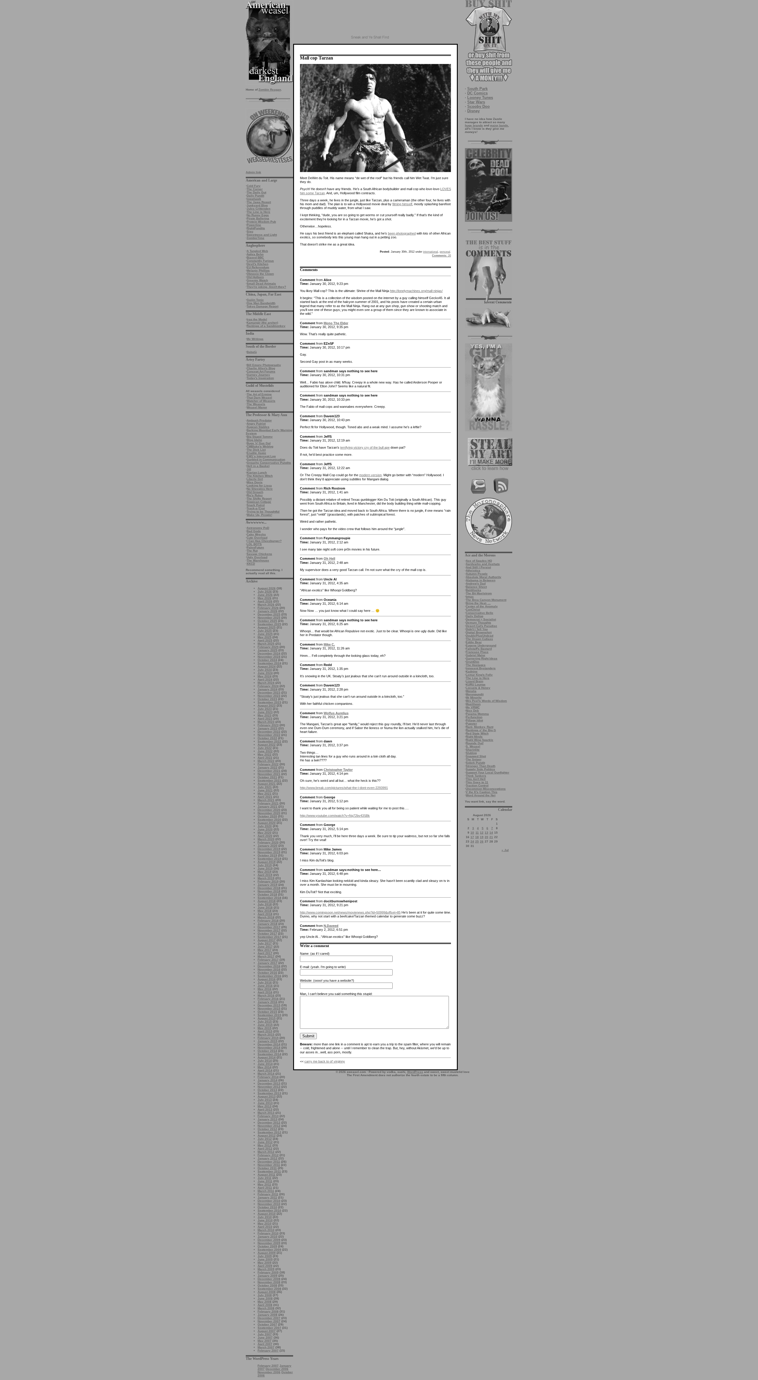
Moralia (471, 691)
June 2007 (265, 1337)
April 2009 (265, 1265)
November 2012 (269, 1125)
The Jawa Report (259, 202)
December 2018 (269, 888)
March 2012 (266, 1151)
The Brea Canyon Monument (486, 599)
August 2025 (267, 627)
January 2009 (267, 1275)
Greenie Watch (257, 280)
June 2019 (265, 868)
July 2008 (265, 1295)
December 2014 (269, 1044)
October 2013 (267, 1090)
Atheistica (473, 570)
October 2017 (267, 933)
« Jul (505, 850)
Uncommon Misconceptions (486, 788)
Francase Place (477, 652)
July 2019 (265, 865)
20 (486, 837)
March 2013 (266, 1112)
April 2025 (265, 640)
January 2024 (267, 689)
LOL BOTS (254, 544)
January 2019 (267, 884)
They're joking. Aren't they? (266, 286)
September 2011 (269, 1171)
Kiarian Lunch (257, 472)
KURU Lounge (476, 684)
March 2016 (266, 995)
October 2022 (267, 738)
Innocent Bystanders (481, 668)
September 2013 (269, 1093)
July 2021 (265, 787)
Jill (249, 469)
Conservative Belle (479, 612)
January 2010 (267, 1236)
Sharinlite (473, 749)
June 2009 (265, 1259)
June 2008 (265, 1298)
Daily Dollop (474, 616)
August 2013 (267, 1096)
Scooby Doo (478, 106)
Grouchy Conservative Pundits (269, 462)
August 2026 (267, 588)
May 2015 (265, 1028)
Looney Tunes (480, 97)
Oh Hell (329, 558)
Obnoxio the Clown (260, 273)
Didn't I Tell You (477, 629)
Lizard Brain (474, 681)
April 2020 (265, 835)
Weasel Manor (257, 407)
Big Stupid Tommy (260, 436)
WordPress (415, 1071)
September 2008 (269, 1288)
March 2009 (266, 1269)
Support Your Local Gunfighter (487, 772)
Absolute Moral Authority (483, 577)
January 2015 (267, 1041)
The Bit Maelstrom (479, 593)
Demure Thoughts (478, 622)
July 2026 (265, 591)
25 (477, 841)
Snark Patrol (256, 505)
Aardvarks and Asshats (483, 564)
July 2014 (265, 1060)
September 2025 (269, 624)
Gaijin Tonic (255, 299)
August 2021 (267, 783)
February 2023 (268, 725)
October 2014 (267, 1050)
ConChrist (473, 609)
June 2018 (265, 907)
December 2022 (269, 731)
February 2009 (268, 1272)
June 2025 (265, 634)
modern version (370, 475)
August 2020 (267, 822)
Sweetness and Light (262, 234)
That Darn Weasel (259, 397)
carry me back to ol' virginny (324, 1061)
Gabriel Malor (475, 655)
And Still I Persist (478, 567)
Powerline (254, 225)
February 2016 (268, 998)
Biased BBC (255, 257)
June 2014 (265, 1064)
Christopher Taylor (338, 769)
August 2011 (266, 1174)
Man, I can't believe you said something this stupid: (336, 994)
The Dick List (256, 449)
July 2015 (265, 1021)
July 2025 (265, 630)
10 (472, 832)
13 (486, 832)
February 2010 (268, 1233)
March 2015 (266, 1034)
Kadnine (472, 671)
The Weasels (256, 404)
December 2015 (269, 1005)
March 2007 (266, 1347)
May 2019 (265, 871)
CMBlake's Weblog (260, 446)
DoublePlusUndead (479, 635)
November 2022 (269, 734)
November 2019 (269, 852)
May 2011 (264, 1184)
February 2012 (268, 1155)
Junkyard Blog (257, 205)
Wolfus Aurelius (336, 713)
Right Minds (474, 736)
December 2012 (269, 1122)
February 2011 (268, 1194)
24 (472, 841)
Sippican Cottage (259, 501)
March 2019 (266, 878)
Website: (306, 980)
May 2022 (265, 754)
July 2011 (265, 1178)
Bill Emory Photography (264, 365)
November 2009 (269, 1243)
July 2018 (265, 904)
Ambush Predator (259, 420)
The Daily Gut (256, 192)
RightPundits (256, 228)
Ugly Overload (257, 557)
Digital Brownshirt (479, 632)
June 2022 (265, 751)
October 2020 (267, 816)
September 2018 (269, 897)
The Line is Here (258, 212)
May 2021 (265, 793)
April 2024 (265, 679)
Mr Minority (474, 697)
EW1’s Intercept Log (261, 456)
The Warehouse (258, 560)
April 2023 (265, 718)
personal (445, 251)
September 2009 (269, 1249)
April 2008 (265, 1305)
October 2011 (267, 1168)
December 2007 (269, 1318)
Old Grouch (255, 492)
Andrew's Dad (476, 583)
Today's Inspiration (260, 378)
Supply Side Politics (480, 769)
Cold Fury (254, 185)
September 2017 (269, 936)
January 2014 (267, 1080)
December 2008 (269, 1278)
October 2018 (267, 894)
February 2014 (268, 1077)
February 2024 (268, 686)
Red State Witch (477, 733)
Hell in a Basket (258, 466)
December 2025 (269, 614)
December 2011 (269, 1161)
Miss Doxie (255, 482)
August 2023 (267, 705)
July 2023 (265, 708)
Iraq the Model (257, 319)
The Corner (255, 189)
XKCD (251, 563)
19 (482, 837)
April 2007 (265, 1344)
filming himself (402, 204)
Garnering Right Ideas (481, 658)
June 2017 (265, 946)
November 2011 (269, 1164)
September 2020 (269, 819)
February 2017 (268, 959)
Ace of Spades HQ (479, 560)
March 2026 (266, 604)
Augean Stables (258, 427)
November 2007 (269, 1321)
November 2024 (269, 656)
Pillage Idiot (474, 720)
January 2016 (267, 1002)
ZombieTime (255, 238)
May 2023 (265, 715)
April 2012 (265, 1148)
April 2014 (265, 1070)
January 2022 (267, 767)
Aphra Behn (255, 254)
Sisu (250, 231)
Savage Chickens (259, 554)
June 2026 (265, 594)
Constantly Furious (260, 260)
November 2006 (269, 1372)
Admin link (253, 172)
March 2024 (266, 682)
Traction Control (477, 785)
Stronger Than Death (480, 766)
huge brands (474, 125)
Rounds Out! (475, 743)
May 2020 (265, 832)
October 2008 (267, 1285)
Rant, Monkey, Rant (479, 726)
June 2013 (265, 1103)
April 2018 (265, 914)
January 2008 (267, 1314)
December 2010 (269, 1200)
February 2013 (268, 1116)
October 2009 (267, 1246)
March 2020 (266, 839)
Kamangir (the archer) (262, 322)
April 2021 (265, 796)
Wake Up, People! (259, 514)
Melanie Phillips (258, 270)
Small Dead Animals (261, 283)
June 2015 (265, 1024)
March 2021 (266, 800)
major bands (499, 125)
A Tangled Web (257, 251)
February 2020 (268, 842)
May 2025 (265, 637)
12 (482, 832)
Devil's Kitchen (257, 264)
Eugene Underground (481, 645)
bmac (470, 596)
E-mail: (305, 967)
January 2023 (267, 728)
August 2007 (267, 1331)
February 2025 (268, 647)
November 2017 (269, 930)
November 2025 (269, 617)
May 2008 (265, 1301)
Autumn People (477, 573)
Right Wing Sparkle (479, 740)
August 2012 (267, 1135)
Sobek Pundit (475, 762)
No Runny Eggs (258, 215)
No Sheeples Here (260, 488)
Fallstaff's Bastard (479, 648)
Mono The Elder (336, 323)
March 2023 (266, 721)
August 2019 (267, 862)
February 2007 (268, 1350)
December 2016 (269, 966)
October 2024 (267, 660)
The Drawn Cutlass (479, 639)
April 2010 (265, 1226)
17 (472, 837)
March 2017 (266, 956)
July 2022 (265, 748)
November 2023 (269, 695)
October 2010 (267, 1207)
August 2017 (267, 940)
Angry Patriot (256, 423)
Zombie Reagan (269, 89)
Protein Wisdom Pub (261, 221)
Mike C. (329, 644)
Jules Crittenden (258, 208)
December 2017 (269, 927)
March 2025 (266, 643)
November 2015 (269, 1008)
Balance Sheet (476, 586)
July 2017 (265, 943)
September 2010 (269, 1210)
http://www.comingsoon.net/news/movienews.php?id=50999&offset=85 (350, 912)
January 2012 (267, 1158)
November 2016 (269, 969)
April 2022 (265, 757)
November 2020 (269, 813)
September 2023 (269, 702)
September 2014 (269, 1054)
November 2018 (269, 891)
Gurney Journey (258, 374)
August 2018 (267, 901)
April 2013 (265, 1109)
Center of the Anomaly (482, 606)
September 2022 (269, 741)
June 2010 (265, 1220)
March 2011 (266, 1191)
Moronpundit (475, 694)
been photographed (402, 233)
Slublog (471, 753)
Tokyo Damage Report (262, 306)
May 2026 (265, 598)
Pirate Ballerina (258, 218)
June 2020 (265, 829)
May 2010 (265, 1223)
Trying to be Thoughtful (263, 511)
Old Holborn (255, 277)
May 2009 (265, 1262)
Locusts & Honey (478, 687)
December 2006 (277, 1369)
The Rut (252, 550)
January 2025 (267, 650)
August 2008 (267, 1292)
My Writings (255, 339)
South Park (477, 88)
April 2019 (265, 875)
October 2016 (267, 972)
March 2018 (266, 917)
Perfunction (474, 717)
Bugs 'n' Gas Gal (259, 443)
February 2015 (268, 1037)
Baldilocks (473, 590)
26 (482, 841)
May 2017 (265, 949)
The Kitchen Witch (260, 475)
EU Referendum (258, 267)
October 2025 (267, 620)
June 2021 (265, 790)
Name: (304, 953)
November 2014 (269, 1047)
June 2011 (265, 1181)
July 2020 (265, 826)
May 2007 (265, 1340)
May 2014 (265, 1067)
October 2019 (267, 855)
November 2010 (269, 1204)
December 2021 (269, 770)
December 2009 (269, 1239)
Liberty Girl (255, 479)
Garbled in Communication (266, 459)
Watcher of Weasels (261, 400)
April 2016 (265, 992)
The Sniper (473, 759)
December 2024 (269, 653)
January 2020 (267, 845)
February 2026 (268, 607)
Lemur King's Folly (479, 674)
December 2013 (269, 1083)
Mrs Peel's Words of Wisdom (486, 700)
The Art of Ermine (259, 394)
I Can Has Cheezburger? (264, 541)
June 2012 (265, 1142)
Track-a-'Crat (256, 508)
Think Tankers (476, 775)
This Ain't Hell (476, 779)
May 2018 (265, 910)
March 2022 (266, 761)
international (430, 251)
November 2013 (269, 1086)
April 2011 (265, 1187)
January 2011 (267, 1197)
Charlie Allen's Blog (261, 368)
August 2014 (267, 1057)
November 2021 (269, 774)
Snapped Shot (476, 756)
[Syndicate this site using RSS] (501, 493)
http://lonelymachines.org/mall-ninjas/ (416, 291)
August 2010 (267, 1213)
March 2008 (266, 1308)
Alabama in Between (480, 580)
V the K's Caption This (481, 792)
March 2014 (266, 1073)
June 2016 (265, 985)
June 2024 (265, 673)
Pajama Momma (477, 713)
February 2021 (268, 803)
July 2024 (265, 669)
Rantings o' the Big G (481, 730)
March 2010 (266, 1230)
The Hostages (476, 665)
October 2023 (267, 699)
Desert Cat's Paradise (481, 626)
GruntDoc (472, 661)
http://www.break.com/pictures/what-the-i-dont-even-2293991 (344, 788)
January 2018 (267, 923)
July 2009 (265, 1256)
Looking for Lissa (259, 485)
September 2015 (269, 1015)
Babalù (252, 352)
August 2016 (267, 979)
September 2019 (269, 858)
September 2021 (269, 780)
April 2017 (265, 953)
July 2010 (265, 1217)
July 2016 (265, 982)
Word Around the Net (480, 795)
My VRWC (473, 707)
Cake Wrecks (256, 534)
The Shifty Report (259, 498)
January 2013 (267, 1119)
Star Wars (476, 102)
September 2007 (269, 1327)
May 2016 (265, 989)
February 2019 (268, 881)
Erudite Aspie (256, 453)
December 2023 (269, 692)
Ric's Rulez (255, 495)
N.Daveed (331, 926)
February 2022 (268, 764)
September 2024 (269, 663)
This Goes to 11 (477, 782)
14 (491, 832)
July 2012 (265, 1138)
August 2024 (267, 666)
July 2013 (265, 1099)
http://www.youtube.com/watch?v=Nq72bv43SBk (335, 815)
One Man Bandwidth (261, 303)
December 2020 (269, 809)
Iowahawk (254, 198)
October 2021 (267, 777)
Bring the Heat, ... (478, 603)
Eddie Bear (474, 642)
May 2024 (265, 676)
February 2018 (268, 920)
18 (477, 837)
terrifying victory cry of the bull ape (365, 447)
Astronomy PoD (258, 527)
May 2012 (265, 1145)
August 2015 (267, 1018)
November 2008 (269, 1282)
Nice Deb (472, 710)
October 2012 (267, 1129)
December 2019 (269, 849)
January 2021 (267, 806)
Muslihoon (473, 704)
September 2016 (269, 976)
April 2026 (265, 601)
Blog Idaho (254, 440)
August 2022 (267, 744)
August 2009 (267, 1252)
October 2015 (267, 1011)
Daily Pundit (255, 195)
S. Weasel (473, 746)
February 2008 (268, 1311)
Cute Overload (257, 537)
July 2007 (265, 1334)
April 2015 (265, 1031)
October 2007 (267, 1324)
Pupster (471, 723)
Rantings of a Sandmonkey (266, 326)
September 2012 (269, 1132)
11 (477, 832)
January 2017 (267, 963)
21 (491, 837)
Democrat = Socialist (481, 619)
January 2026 (267, 611)
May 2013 (265, 1106)
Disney (473, 111)
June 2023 (265, 712)
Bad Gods (254, 531)
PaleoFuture (255, 547)
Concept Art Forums (261, 371)
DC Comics (477, 93)
